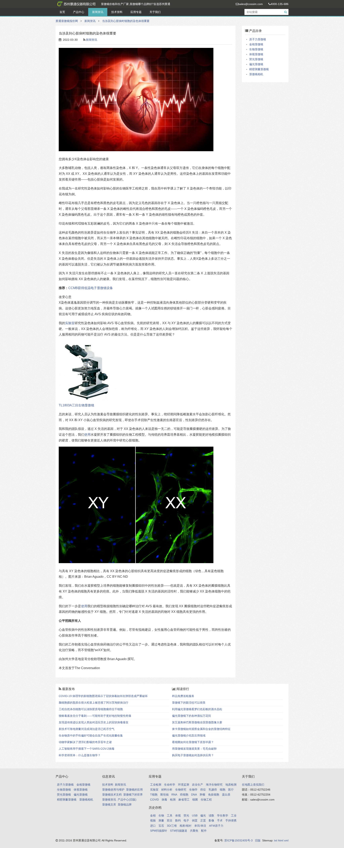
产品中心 (78, 12)
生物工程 (206, 799)
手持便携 (230, 820)
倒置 (194, 820)
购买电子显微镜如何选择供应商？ (193, 755)
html (280, 840)
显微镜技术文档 (112, 794)
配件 (204, 830)
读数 (211, 815)
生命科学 (169, 784)
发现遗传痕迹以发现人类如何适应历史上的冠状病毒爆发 (93, 722)
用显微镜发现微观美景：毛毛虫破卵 (194, 748)
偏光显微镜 (256, 64)
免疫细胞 (213, 794)
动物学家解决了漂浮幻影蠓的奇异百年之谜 (85, 742)
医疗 (231, 789)
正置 (203, 820)
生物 (161, 815)
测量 (161, 820)
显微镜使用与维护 (113, 789)
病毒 (164, 799)
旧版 (258, 840)
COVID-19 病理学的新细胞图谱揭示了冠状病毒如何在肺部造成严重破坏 (103, 696)
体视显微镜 (256, 54)
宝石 (161, 825)
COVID (154, 799)
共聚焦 (194, 830)
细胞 (222, 789)
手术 (220, 820)
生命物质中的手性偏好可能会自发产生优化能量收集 (91, 735)
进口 (153, 825)
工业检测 (155, 784)
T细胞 (153, 794)
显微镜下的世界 (133, 794)
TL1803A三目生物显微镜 (76, 405)
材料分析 (166, 789)
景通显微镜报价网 (75, 4)
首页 (62, 12)
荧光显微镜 (256, 59)
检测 (173, 799)
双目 (169, 820)
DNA (194, 794)
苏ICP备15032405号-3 (238, 840)
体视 (178, 815)
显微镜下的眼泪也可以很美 (188, 702)
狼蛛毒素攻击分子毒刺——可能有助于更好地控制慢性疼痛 (95, 715)
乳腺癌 (213, 789)
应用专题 (136, 12)
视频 (153, 820)
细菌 (195, 799)
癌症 (203, 789)
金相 (153, 815)
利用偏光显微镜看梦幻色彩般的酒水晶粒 (197, 709)
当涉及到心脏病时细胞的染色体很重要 (126, 21)
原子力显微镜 (257, 39)
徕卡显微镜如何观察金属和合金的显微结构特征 (201, 729)
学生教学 (222, 815)
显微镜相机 (256, 74)
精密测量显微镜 (259, 69)
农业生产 (197, 784)
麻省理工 (184, 799)
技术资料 (116, 12)
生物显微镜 (256, 49)
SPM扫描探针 (158, 830)
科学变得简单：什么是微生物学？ (80, 755)
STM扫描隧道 (178, 830)
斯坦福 (164, 794)
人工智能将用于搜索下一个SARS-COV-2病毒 (86, 748)
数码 (178, 820)
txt (275, 840)
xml (286, 840)
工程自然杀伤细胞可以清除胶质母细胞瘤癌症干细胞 (91, 709)
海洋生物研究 (214, 784)
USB (194, 815)
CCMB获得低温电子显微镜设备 (90, 288)
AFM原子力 (216, 825)
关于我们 (155, 12)
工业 (233, 815)
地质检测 (230, 784)
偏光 (203, 815)
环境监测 (183, 784)
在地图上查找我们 (253, 784)
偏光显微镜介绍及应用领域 (188, 735)
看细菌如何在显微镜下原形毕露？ (193, 742)
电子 (186, 820)
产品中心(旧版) (127, 799)
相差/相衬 (186, 825)
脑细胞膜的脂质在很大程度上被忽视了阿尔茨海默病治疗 (93, 702)
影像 (211, 820)
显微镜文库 (109, 804)
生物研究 (180, 789)
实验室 (70, 323)
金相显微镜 (256, 44)
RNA (174, 794)
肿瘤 (202, 794)
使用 (87, 434)
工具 (169, 815)
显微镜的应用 (134, 789)
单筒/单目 (200, 825)
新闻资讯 (97, 12)
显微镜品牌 (125, 804)
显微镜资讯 (109, 799)
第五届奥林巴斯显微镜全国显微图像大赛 (197, 722)
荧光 (186, 815)
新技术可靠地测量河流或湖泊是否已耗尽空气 (86, 729)
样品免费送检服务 (183, 696)
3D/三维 (172, 825)
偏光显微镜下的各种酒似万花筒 (191, 715)
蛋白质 (226, 794)
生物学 (193, 789)
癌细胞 (184, 794)
